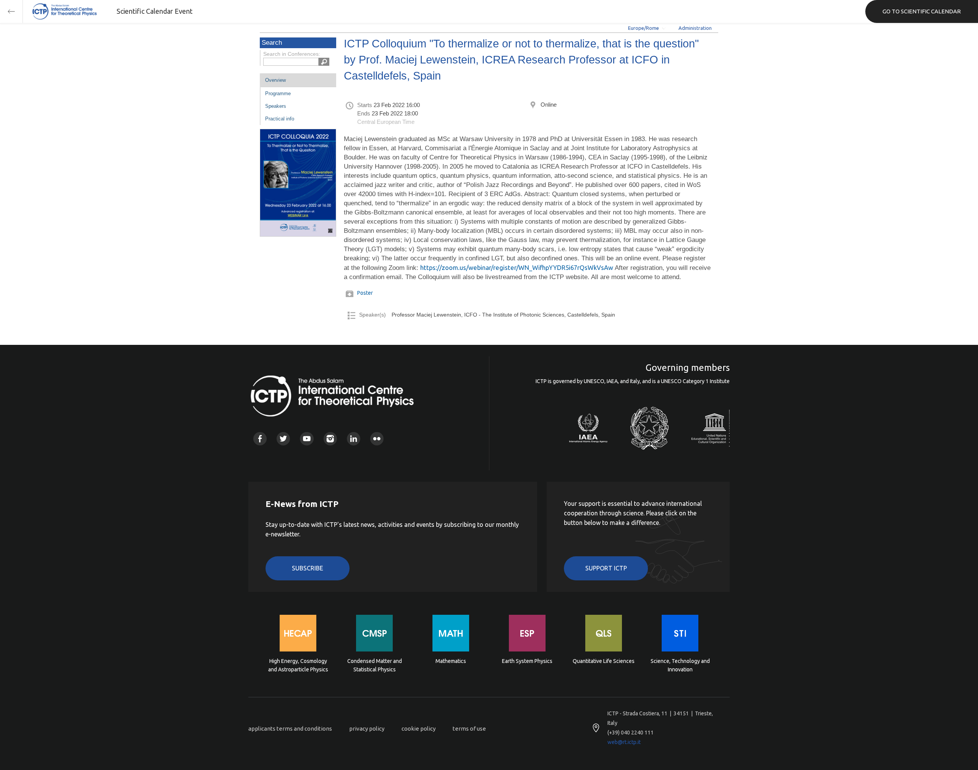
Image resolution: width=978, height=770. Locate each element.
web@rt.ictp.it (624, 742)
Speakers (275, 106)
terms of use (469, 728)
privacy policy (366, 728)
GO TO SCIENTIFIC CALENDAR (921, 11)
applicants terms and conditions (290, 728)
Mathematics (451, 661)
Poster (365, 293)
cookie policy (419, 728)
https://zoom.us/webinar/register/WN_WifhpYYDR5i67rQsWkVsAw (516, 267)
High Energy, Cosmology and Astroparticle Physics (298, 665)
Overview (275, 80)
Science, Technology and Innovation (680, 665)
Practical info (279, 119)
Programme (278, 93)
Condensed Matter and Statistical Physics (374, 665)
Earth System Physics (527, 661)
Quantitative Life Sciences (604, 661)
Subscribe (307, 568)
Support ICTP (606, 568)
